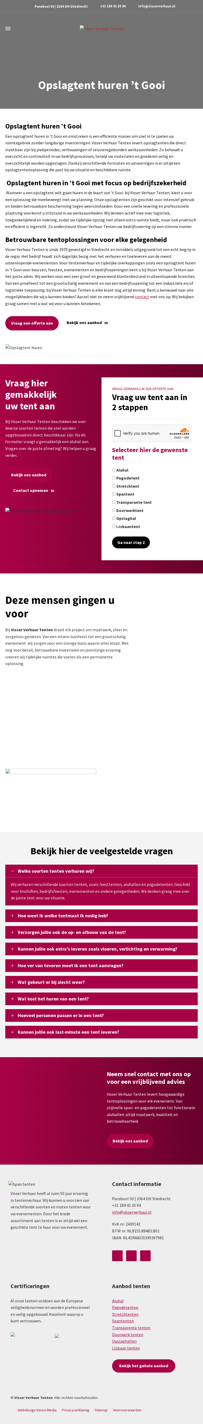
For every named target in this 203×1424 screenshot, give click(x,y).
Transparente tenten (131, 1327)
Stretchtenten (125, 1314)
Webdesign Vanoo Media (37, 1410)
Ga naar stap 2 (131, 542)
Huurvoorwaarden (127, 1410)
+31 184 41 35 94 (113, 6)
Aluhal (118, 1300)
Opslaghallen (124, 1341)
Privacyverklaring (75, 1410)
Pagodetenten (125, 1307)
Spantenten (123, 1320)
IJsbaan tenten (126, 1348)
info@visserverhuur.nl (156, 6)
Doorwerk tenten (127, 1334)
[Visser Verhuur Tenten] (101, 28)
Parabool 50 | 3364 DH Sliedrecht (61, 6)
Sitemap (101, 1410)
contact (142, 296)
